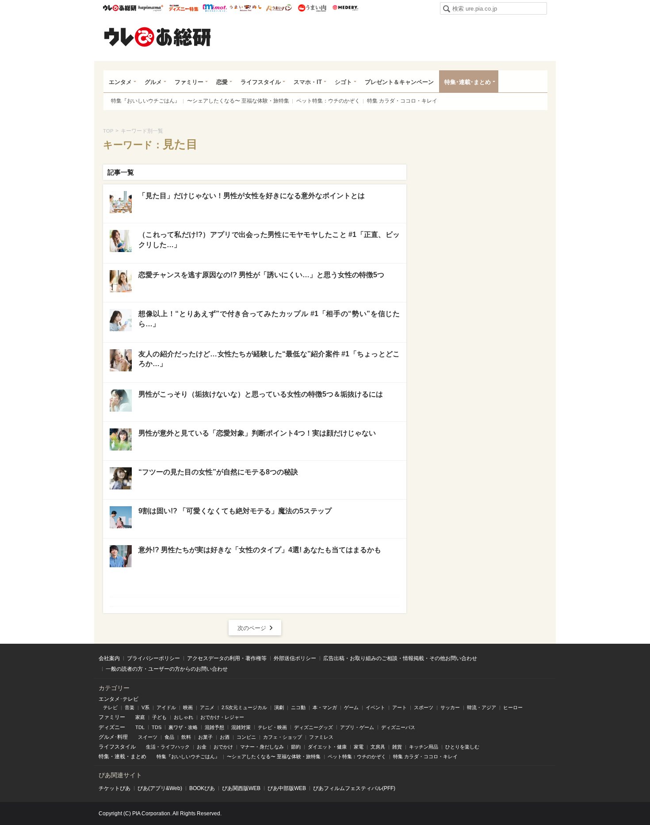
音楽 (129, 707)
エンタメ (120, 82)
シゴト (343, 82)
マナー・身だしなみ (262, 746)
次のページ (251, 628)
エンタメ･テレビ (118, 699)
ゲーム (351, 707)
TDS (156, 727)
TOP (108, 131)
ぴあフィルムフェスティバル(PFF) (354, 788)
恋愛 (222, 82)
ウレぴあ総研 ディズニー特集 (183, 8)
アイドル (166, 707)
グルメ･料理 (113, 737)
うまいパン (278, 8)
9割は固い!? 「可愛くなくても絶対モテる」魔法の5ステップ (235, 511)
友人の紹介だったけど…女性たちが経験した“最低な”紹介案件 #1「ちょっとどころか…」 (269, 358)
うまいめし (245, 8)
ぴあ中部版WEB (287, 788)
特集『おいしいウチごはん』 (145, 101)
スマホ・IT (308, 82)
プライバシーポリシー (153, 658)
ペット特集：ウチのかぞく (328, 101)
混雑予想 (214, 727)
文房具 (378, 746)
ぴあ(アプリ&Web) (160, 788)
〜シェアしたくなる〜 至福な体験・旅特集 (238, 101)
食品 (169, 737)
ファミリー (189, 82)
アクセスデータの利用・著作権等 (227, 658)
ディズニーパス (398, 727)
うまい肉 (312, 8)
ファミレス (321, 737)
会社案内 (109, 658)
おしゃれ (183, 717)
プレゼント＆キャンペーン (399, 82)
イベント (375, 707)
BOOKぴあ (202, 788)
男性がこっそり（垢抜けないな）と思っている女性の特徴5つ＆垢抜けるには (260, 394)
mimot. (214, 8)
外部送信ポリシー (295, 658)
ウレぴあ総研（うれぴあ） (157, 37)
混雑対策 (241, 727)
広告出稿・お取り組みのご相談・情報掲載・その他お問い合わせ (400, 658)
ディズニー (112, 727)
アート (399, 707)
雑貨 (397, 746)
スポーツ (423, 707)
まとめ (138, 756)
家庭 (140, 717)
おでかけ (223, 746)
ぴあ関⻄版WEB (241, 788)
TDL (140, 727)
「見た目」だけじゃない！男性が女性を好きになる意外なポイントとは (251, 195)
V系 (145, 707)
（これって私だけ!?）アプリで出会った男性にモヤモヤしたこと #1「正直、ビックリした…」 (269, 239)
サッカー (450, 707)
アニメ (207, 707)
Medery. (345, 8)
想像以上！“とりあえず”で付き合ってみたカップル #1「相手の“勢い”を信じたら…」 (269, 318)
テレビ (110, 707)
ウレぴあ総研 (119, 8)
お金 (201, 746)
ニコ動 (298, 707)
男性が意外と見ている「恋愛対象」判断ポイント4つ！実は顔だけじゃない (257, 433)
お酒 (224, 737)
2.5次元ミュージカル (244, 707)
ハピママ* (150, 8)
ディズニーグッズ (313, 727)
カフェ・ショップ (282, 737)
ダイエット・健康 (327, 746)
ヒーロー (513, 707)
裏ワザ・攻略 (183, 727)
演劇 (279, 707)
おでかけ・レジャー (222, 717)
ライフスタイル (261, 82)
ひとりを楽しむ (462, 746)
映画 (188, 707)
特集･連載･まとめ (467, 82)
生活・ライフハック (168, 746)
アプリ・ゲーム (357, 727)
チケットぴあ (114, 788)
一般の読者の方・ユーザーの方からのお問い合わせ (167, 669)
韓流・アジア (481, 707)
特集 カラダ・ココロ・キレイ (402, 101)
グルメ (153, 82)
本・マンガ (325, 707)
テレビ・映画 (272, 727)
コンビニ (246, 737)
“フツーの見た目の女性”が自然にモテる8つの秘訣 (218, 472)
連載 (120, 756)
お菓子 (205, 737)
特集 (104, 756)
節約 (296, 746)
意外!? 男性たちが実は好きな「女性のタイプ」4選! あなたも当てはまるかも (259, 550)
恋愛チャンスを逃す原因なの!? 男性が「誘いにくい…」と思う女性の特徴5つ (261, 275)
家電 (358, 746)
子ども (159, 717)
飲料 (186, 737)
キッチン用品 (423, 746)
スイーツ (147, 737)
